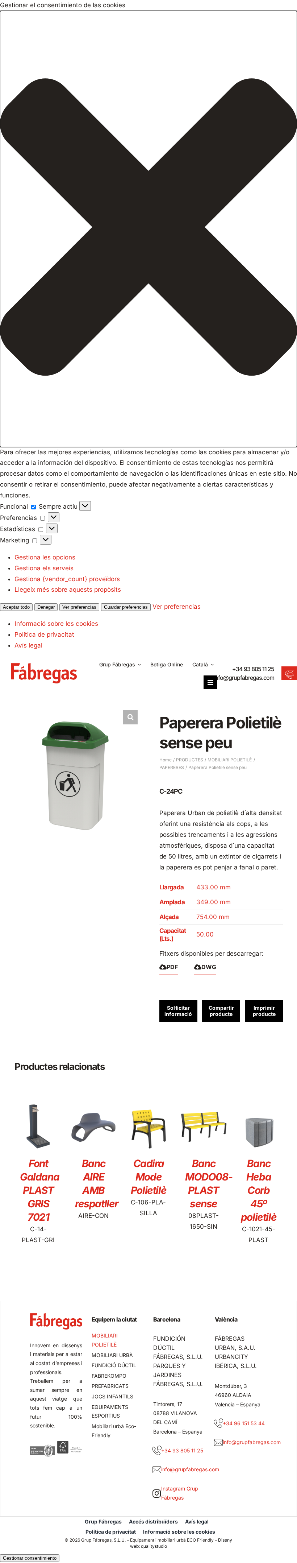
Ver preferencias (79, 607)
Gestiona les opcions (44, 557)
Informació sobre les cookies (56, 623)
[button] (148, 229)
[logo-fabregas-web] (44, 666)
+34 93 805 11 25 (253, 669)
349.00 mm (213, 902)
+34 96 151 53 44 (244, 1423)
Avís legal (28, 645)
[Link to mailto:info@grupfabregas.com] (157, 1470)
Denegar (46, 607)
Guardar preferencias (126, 607)
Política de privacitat (44, 634)
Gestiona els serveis (44, 568)
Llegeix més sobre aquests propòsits (67, 589)
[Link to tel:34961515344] (218, 1423)
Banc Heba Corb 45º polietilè (258, 1190)
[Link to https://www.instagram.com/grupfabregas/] (156, 1493)
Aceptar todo (16, 607)
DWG (208, 967)
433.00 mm (213, 887)
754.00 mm (213, 917)
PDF (172, 967)
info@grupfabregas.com (244, 677)
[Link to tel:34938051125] (157, 1450)
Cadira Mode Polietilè (148, 1176)
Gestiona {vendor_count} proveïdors (67, 579)
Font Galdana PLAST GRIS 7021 (39, 1190)
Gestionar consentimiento (30, 1558)
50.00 (205, 934)
